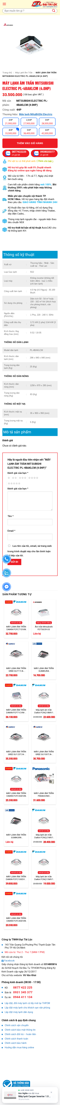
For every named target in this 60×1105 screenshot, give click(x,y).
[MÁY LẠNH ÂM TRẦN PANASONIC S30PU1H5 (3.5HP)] (44, 779)
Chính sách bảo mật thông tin (20, 1030)
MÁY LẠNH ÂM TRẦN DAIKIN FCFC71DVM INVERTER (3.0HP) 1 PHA (16, 628)
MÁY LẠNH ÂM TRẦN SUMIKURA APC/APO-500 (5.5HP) (16, 836)
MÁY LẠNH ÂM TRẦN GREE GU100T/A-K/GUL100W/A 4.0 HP (44, 753)
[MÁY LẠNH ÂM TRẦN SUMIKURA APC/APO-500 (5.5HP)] (16, 820)
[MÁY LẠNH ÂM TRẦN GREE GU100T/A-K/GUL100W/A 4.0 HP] (44, 737)
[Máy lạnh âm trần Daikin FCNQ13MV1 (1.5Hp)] (44, 862)
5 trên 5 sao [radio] (13, 483)
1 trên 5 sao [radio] (8, 478)
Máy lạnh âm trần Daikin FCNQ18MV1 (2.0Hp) (43, 711)
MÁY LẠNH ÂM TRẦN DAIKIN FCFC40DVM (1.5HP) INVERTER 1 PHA (16, 919)
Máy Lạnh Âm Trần (23, 72)
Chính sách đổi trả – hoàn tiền (20, 1034)
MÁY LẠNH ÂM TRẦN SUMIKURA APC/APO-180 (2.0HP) (44, 669)
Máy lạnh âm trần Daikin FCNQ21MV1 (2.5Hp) (43, 836)
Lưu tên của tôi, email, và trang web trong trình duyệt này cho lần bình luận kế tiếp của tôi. (30, 551)
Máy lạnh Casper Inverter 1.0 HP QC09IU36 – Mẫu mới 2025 (34, 1096)
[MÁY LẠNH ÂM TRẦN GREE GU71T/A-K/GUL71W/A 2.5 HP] (16, 654)
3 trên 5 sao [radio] (22, 478)
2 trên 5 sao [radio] (14, 478)
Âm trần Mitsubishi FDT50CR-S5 (44, 628)
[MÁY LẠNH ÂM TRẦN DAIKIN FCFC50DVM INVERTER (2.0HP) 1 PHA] (16, 779)
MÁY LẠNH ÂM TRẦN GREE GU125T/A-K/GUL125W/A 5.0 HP (16, 753)
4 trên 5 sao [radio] (32, 478)
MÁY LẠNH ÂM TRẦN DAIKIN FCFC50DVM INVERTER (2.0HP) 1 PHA (16, 794)
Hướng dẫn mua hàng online (19, 1047)
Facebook (9, 960)
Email (11, 531)
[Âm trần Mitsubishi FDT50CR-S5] (44, 612)
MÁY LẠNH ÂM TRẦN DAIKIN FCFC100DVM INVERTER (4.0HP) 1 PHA (16, 878)
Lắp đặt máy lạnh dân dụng (19, 1012)
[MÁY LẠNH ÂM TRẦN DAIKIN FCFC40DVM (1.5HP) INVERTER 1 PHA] (16, 904)
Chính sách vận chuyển (17, 1025)
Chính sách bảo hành (16, 1043)
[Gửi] (54, 11)
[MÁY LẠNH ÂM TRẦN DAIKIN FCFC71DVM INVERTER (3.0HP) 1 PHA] (16, 612)
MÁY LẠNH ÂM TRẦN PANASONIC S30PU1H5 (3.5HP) (44, 794)
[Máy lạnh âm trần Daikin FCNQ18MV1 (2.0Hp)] (44, 695)
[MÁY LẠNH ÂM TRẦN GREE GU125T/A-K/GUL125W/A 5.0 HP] (16, 737)
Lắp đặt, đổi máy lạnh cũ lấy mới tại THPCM (27, 1003)
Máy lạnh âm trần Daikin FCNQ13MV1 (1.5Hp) (43, 878)
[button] (4, 4)
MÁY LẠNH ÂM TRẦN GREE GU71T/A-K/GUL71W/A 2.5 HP (16, 669)
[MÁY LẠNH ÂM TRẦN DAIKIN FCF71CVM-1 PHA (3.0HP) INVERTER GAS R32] (16, 695)
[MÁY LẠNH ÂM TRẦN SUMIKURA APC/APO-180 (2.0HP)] (44, 654)
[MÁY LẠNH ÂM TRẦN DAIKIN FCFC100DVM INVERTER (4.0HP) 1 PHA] (16, 862)
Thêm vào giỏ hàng (30, 143)
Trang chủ (7, 72)
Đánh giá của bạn (18, 473)
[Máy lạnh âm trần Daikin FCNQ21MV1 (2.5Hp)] (44, 820)
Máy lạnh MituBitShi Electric (35, 114)
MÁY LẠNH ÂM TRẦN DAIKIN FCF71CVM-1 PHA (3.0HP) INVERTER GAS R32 (16, 711)
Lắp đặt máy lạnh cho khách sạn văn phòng (27, 1007)
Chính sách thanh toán (16, 1038)
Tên (11, 516)
